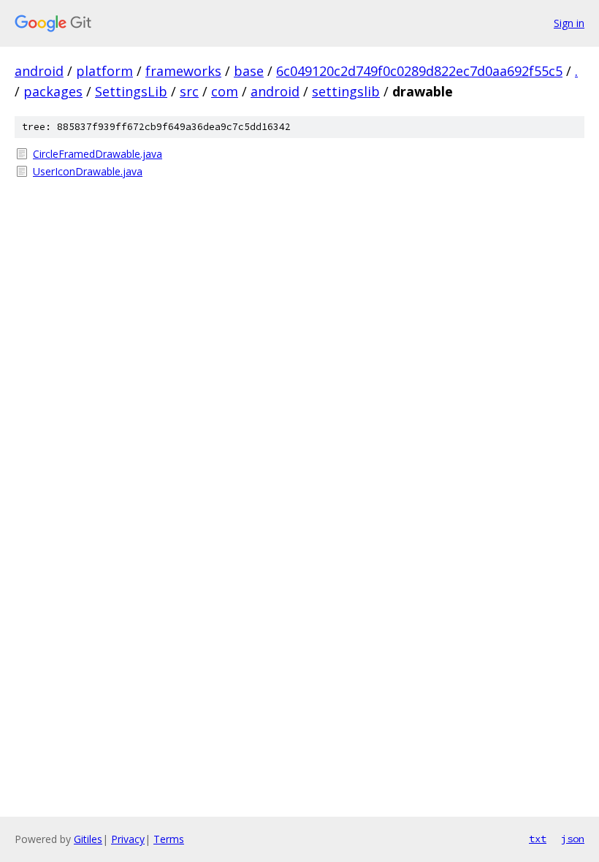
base (249, 71)
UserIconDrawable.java (87, 171)
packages (53, 91)
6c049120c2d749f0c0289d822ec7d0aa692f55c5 (419, 71)
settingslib (346, 91)
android (39, 71)
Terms (168, 839)
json (572, 838)
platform (104, 71)
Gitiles (88, 839)
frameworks (183, 71)
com (224, 91)
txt (537, 838)
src (189, 91)
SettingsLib (131, 91)
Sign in (569, 23)
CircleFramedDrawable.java (97, 154)
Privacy (128, 839)
